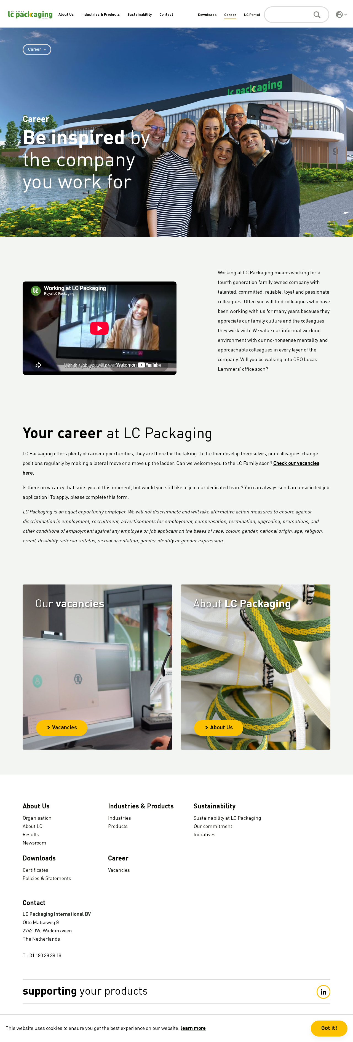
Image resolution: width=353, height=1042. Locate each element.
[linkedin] (323, 992)
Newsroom (34, 843)
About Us (66, 15)
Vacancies (64, 728)
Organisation (37, 818)
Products (118, 826)
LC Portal (252, 15)
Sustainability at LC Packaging (227, 818)
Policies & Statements (47, 878)
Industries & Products (100, 15)
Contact (166, 15)
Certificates (35, 870)
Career (230, 15)
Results (31, 834)
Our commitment (213, 826)
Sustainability (139, 15)
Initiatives (204, 834)
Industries (119, 818)
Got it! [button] (329, 1028)
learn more (193, 1028)
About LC (32, 826)
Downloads (207, 15)
